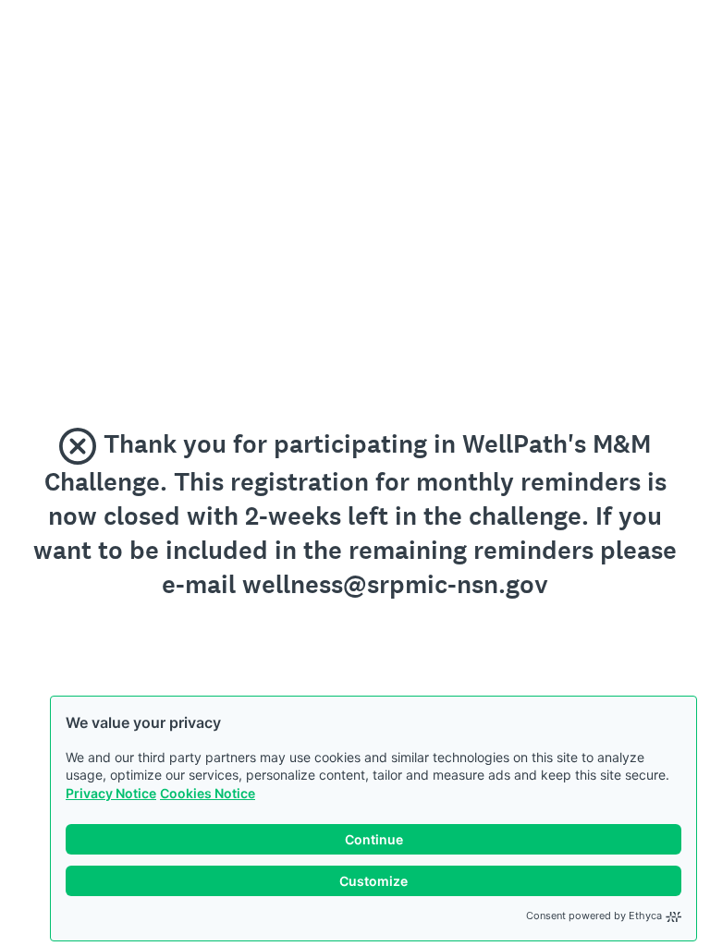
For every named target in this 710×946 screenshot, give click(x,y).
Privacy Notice (111, 793)
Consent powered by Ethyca (594, 915)
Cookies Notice (207, 793)
